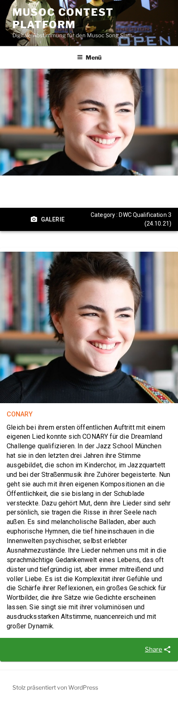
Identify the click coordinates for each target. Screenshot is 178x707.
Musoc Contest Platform (63, 18)
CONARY (20, 414)
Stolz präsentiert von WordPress (55, 687)
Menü (93, 57)
